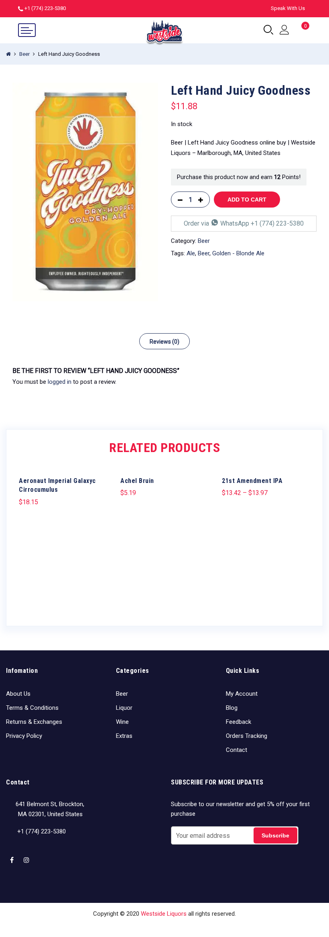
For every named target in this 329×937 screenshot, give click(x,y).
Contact (236, 750)
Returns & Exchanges (34, 721)
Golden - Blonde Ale (238, 253)
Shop (128, 925)
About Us (18, 693)
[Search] (268, 30)
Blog (232, 707)
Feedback (238, 721)
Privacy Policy (24, 735)
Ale (191, 253)
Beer (24, 54)
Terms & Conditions (32, 707)
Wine (122, 721)
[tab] (164, 341)
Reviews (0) (164, 341)
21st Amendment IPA (252, 481)
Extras (124, 735)
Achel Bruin (137, 481)
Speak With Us (288, 8)
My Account (242, 693)
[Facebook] (13, 855)
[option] (85, 192)
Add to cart (246, 199)
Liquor (124, 707)
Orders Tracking (246, 735)
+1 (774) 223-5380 (45, 8)
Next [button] (303, 538)
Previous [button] (26, 538)
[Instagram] (27, 855)
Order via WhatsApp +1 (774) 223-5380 (244, 223)
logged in (59, 381)
